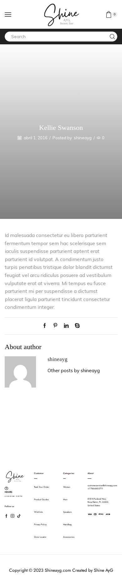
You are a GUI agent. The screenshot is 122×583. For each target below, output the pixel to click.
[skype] (76, 326)
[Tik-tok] (19, 516)
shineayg (83, 137)
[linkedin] (66, 326)
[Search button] (112, 36)
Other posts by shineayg (74, 370)
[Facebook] (46, 326)
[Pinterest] (55, 326)
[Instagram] (12, 516)
